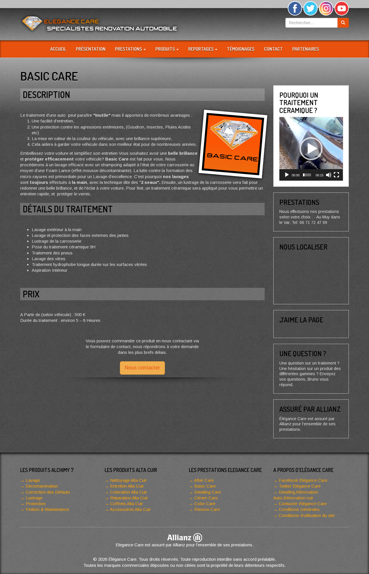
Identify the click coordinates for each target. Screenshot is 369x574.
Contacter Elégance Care (303, 503)
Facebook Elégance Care (303, 480)
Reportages (201, 49)
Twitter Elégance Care (300, 486)
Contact (273, 49)
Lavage (33, 480)
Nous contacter (142, 368)
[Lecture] (287, 175)
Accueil (58, 49)
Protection (36, 503)
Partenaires (305, 49)
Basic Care (205, 486)
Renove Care (207, 509)
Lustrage (34, 497)
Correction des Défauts (48, 492)
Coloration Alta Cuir (128, 492)
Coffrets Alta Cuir (126, 503)
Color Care (204, 503)
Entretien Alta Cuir (127, 486)
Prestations (129, 49)
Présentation (91, 49)
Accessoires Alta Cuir (130, 509)
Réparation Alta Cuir (129, 497)
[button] (311, 148)
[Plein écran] (336, 175)
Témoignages (241, 49)
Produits (165, 49)
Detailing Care (207, 492)
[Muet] (329, 175)
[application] (311, 149)
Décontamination (42, 486)
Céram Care (206, 497)
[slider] (307, 174)
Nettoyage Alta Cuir (128, 480)
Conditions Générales (299, 509)
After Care (204, 480)
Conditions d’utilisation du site (307, 515)
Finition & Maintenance (47, 509)
